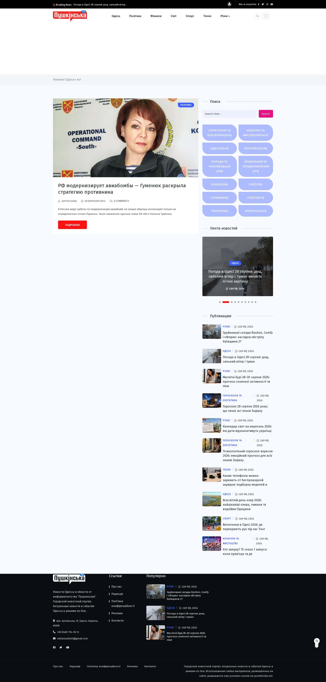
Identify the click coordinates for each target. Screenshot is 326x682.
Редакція (117, 594)
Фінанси (156, 16)
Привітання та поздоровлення (256, 166)
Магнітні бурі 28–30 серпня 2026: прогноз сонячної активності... (109, 4)
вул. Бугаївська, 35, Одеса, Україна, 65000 (75, 623)
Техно (207, 16)
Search (266, 113)
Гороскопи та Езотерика (219, 133)
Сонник (219, 197)
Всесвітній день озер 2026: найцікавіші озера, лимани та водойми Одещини (244, 504)
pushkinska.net (263, 675)
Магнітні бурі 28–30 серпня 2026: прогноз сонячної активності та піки (246, 381)
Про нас (116, 586)
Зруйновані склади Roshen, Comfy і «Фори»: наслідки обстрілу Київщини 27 (248, 337)
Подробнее (72, 224)
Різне (224, 16)
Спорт (190, 16)
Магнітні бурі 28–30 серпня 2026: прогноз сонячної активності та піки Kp (235, 276)
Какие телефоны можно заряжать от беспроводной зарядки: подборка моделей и (245, 480)
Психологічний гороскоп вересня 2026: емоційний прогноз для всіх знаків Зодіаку (248, 455)
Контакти (117, 620)
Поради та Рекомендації (220, 166)
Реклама (117, 613)
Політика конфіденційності (122, 604)
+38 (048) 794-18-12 (67, 632)
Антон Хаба (69, 200)
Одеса (116, 16)
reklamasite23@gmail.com (72, 638)
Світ (174, 16)
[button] (220, 302)
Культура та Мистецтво (255, 133)
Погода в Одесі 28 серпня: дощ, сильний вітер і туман (186, 615)
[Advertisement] (163, 47)
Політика (135, 16)
